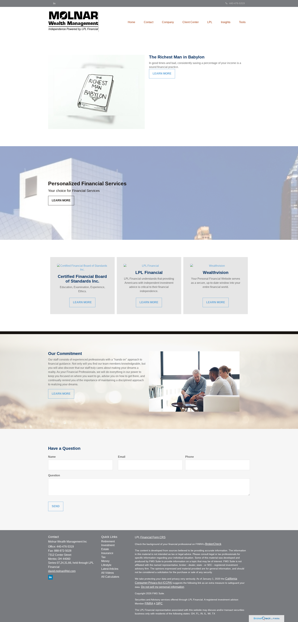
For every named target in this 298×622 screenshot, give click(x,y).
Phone (189, 456)
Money (105, 561)
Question (54, 475)
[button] (149, 22)
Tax (103, 557)
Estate (105, 549)
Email (121, 456)
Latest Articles (109, 568)
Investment (108, 545)
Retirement (108, 541)
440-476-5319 (237, 3)
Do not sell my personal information (162, 586)
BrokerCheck (213, 544)
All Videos (107, 572)
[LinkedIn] (54, 3)
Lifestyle (106, 565)
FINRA (149, 603)
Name (52, 456)
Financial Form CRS (153, 537)
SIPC (159, 603)
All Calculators (110, 576)
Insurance (107, 553)
